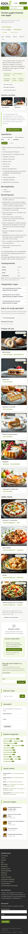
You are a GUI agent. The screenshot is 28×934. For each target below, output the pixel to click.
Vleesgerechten (20, 550)
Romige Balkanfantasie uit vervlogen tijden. (15, 808)
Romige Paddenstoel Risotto (15, 834)
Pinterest (15, 36)
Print (3, 39)
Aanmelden (21, 682)
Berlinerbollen (6, 352)
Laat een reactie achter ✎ (10, 90)
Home (8, 20)
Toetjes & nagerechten (18, 354)
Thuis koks (4, 875)
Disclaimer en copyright (7, 881)
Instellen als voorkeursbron (11, 617)
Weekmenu (4, 873)
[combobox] (16, 8)
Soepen (6, 745)
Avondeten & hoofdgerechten (9, 522)
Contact (3, 858)
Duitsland (20, 80)
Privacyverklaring (5, 883)
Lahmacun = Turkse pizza (9, 520)
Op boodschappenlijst (7, 137)
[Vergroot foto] (3, 54)
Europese (14, 80)
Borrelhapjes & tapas (9, 750)
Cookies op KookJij (6, 877)
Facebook (21, 932)
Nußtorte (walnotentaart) (9, 434)
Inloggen (16, 3)
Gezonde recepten (9, 761)
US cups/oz (11, 143)
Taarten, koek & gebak (6, 27)
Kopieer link (22, 36)
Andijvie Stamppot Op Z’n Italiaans (12, 602)
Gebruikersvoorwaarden (7, 879)
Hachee (4, 575)
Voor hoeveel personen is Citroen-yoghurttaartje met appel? (12, 289)
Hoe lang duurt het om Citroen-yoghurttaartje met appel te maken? (12, 295)
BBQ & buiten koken (9, 754)
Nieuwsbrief (4, 866)
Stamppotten (19, 605)
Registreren (23, 3)
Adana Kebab (6, 548)
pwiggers (9, 29)
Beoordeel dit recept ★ (9, 87)
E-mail (3, 679)
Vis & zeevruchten (9, 747)
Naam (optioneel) (6, 672)
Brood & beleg (6, 464)
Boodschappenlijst (6, 870)
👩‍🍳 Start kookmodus (14, 130)
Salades (17, 759)
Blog (2, 862)
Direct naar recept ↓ (8, 84)
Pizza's (18, 522)
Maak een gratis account (14, 649)
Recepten (13, 20)
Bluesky (8, 932)
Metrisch (4, 143)
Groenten (16, 756)
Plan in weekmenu (19, 137)
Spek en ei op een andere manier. (14, 815)
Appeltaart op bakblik (8, 407)
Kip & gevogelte (8, 759)
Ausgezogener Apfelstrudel (10, 489)
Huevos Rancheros (13, 828)
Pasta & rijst (7, 756)
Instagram (14, 932)
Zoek (22, 696)
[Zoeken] (25, 8)
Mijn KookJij (4, 864)
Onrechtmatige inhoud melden (9, 885)
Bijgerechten (7, 741)
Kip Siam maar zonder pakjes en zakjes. (16, 822)
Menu (5, 8)
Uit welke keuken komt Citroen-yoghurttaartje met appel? (11, 302)
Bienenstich (5, 379)
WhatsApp (8, 36)
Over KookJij (4, 856)
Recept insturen (5, 868)
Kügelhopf (5, 461)
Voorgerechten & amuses (10, 743)
